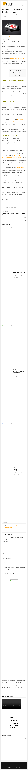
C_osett (10, 36)
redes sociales (9, 207)
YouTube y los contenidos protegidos (18, 72)
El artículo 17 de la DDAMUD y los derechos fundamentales (7, 373)
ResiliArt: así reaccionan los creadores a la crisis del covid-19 (7, 471)
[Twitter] (3, 764)
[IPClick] (8, 5)
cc (17, 36)
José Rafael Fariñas (13, 14)
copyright (4, 14)
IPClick (16, 767)
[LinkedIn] (8, 764)
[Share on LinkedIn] (23, 208)
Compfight (15, 36)
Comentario (6, 541)
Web (4, 562)
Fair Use (3, 207)
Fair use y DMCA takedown (16, 75)
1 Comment (5, 16)
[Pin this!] (25, 208)
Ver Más (14, 691)
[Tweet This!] (19, 208)
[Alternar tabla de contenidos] (23, 71)
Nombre (5, 553)
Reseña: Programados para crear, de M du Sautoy (7, 275)
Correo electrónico (7, 558)
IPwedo (20, 767)
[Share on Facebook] (21, 208)
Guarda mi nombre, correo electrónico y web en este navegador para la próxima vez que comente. (14, 569)
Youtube (15, 207)
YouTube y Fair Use (14, 74)
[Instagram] (5, 764)
